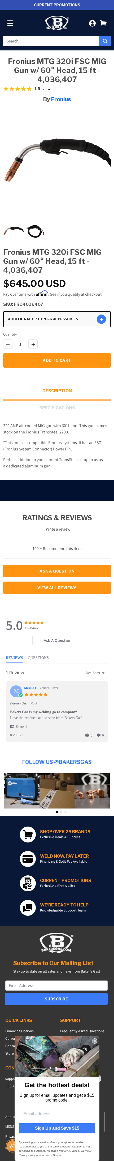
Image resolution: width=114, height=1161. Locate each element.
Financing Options (19, 1031)
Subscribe (56, 999)
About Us (12, 1116)
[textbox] (107, 675)
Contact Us (14, 1045)
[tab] (57, 640)
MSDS (9, 1126)
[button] (103, 23)
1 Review (42, 89)
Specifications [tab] (57, 407)
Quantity (10, 334)
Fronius (61, 99)
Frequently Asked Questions (82, 1031)
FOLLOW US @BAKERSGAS (57, 762)
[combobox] (51, 41)
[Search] (105, 41)
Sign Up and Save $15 (57, 1128)
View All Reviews (57, 588)
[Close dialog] (94, 1041)
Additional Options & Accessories (43, 319)
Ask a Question (57, 571)
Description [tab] (57, 390)
